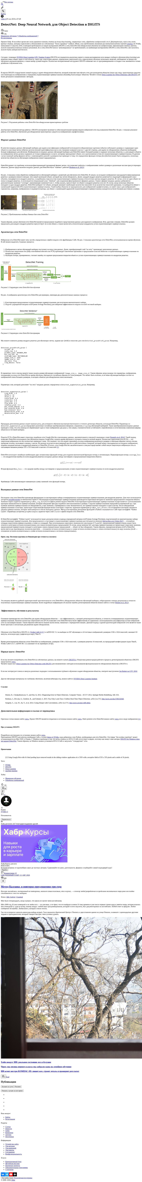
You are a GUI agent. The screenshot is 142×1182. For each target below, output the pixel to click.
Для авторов (10, 1146)
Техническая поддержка (23, 1178)
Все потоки (8, 2)
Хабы (7, 1131)
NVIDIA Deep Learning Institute (85, 679)
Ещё (7, 1077)
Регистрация (10, 1119)
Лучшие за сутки (7, 1087)
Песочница (9, 1137)
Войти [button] (3, 14)
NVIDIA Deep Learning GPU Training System (33, 57)
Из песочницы (6, 38)
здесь (13, 662)
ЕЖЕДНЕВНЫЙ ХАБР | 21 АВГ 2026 (15, 875)
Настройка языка (7, 1178)
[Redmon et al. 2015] (76, 167)
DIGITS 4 (72, 660)
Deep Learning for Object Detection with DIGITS (119, 75)
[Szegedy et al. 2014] (117, 437)
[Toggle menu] (2, 2)
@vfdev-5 (4, 812)
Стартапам (9, 1170)
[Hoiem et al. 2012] (122, 603)
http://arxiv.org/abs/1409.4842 (79, 703)
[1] (58, 447)
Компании (9, 1133)
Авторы (8, 1135)
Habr (13, 1180)
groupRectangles (14, 500)
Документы (9, 1150)
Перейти (4, 870)
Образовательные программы (16, 1168)
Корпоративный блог (13, 1162)
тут (139, 719)
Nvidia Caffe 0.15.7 (37, 632)
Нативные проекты (12, 1166)
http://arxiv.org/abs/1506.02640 (113, 699)
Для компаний (10, 1148)
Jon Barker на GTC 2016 (128, 671)
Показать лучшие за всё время (12, 1091)
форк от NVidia (53, 737)
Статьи (8, 1127)
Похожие (18, 1087)
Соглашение (10, 1152)
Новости (8, 1129)
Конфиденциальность (13, 1154)
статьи (130, 44)
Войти (7, 1117)
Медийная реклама (12, 1164)
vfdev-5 (3, 19)
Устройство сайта (12, 1144)
